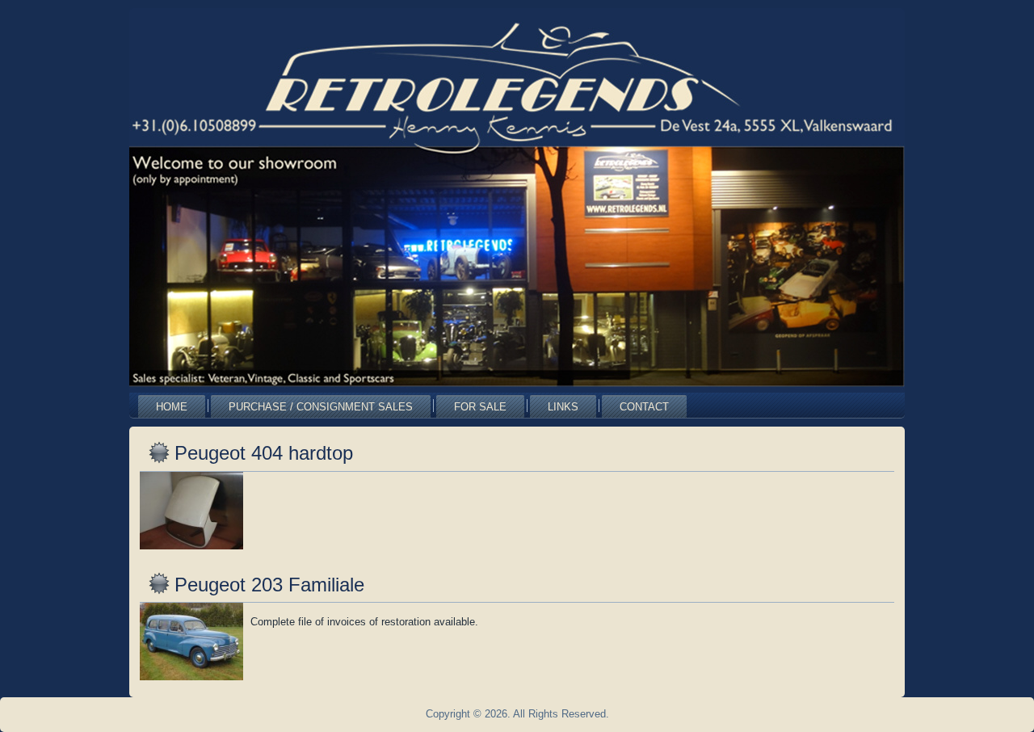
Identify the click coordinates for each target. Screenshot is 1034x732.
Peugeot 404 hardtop (263, 453)
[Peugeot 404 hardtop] (193, 550)
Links (563, 407)
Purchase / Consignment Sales (321, 407)
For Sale (480, 407)
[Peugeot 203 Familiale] (193, 681)
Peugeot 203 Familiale (269, 584)
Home (171, 407)
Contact (644, 407)
